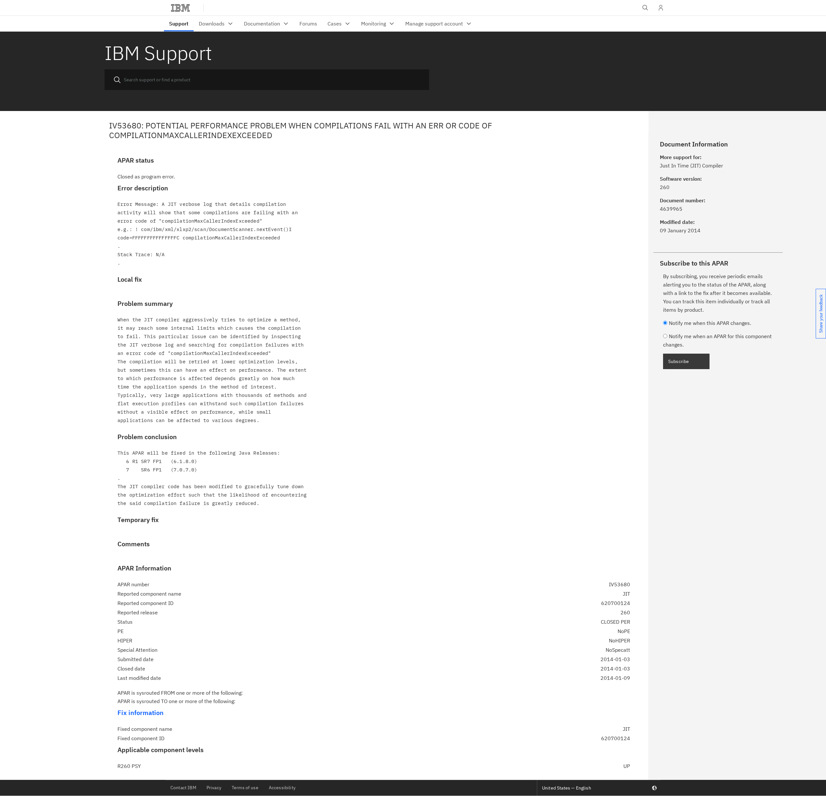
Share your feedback (821, 313)
